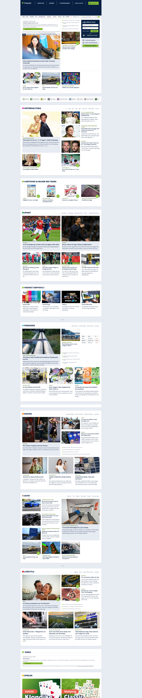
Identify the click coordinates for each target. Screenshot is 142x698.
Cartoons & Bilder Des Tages (40, 181)
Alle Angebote (94, 3)
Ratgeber (76, 572)
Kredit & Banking (82, 325)
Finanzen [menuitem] (32, 16)
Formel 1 (86, 212)
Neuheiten (69, 496)
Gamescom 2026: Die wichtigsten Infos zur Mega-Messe (71, 450)
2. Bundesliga (70, 212)
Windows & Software (88, 414)
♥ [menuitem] (71, 17)
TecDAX (84, 346)
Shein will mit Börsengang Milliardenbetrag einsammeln (69, 364)
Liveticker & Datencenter (94, 212)
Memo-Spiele (91, 108)
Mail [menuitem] (64, 16)
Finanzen (29, 325)
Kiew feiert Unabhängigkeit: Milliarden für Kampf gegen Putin (70, 26)
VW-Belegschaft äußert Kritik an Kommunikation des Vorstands (71, 354)
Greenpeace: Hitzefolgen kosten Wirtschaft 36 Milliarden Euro (70, 357)
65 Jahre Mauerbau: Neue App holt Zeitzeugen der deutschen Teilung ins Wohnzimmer (76, 454)
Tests (74, 496)
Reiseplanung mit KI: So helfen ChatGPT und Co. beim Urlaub (72, 448)
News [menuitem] (23, 16)
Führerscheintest (95, 496)
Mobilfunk (41, 3)
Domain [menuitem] (67, 16)
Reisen (80, 572)
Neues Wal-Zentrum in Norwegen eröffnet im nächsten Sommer (73, 607)
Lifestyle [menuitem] (49, 16)
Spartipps (97, 325)
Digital (28, 414)
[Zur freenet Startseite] (26, 3)
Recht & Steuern (90, 325)
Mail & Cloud (79, 3)
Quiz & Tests (84, 108)
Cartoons (97, 108)
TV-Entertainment (65, 3)
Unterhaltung (32, 108)
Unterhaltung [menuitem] (42, 16)
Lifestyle (29, 572)
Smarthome (96, 414)
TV (66, 108)
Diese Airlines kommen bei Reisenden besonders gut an (71, 609)
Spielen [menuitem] (59, 16)
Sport (27, 212)
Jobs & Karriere (75, 325)
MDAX (83, 344)
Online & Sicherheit (79, 414)
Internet (51, 3)
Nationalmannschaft (78, 212)
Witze (80, 108)
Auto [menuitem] (36, 16)
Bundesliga (64, 212)
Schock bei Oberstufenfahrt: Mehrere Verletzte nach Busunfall (71, 23)
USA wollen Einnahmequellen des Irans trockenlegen (71, 20)
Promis (69, 108)
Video (76, 108)
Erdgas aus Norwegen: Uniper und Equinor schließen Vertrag (71, 360)
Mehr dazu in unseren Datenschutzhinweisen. (47, 32)
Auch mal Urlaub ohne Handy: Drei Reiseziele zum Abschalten (72, 605)
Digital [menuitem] (54, 16)
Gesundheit (96, 572)
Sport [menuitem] (27, 16)
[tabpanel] (41, 51)
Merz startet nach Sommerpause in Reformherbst (71, 28)
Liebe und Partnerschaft (88, 572)
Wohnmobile (83, 496)
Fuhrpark (89, 496)
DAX (83, 342)
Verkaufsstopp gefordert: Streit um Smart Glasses (70, 452)
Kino (73, 108)
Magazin (78, 496)
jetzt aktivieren (28, 29)
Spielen (28, 676)
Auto (27, 496)
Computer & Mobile (70, 414)
